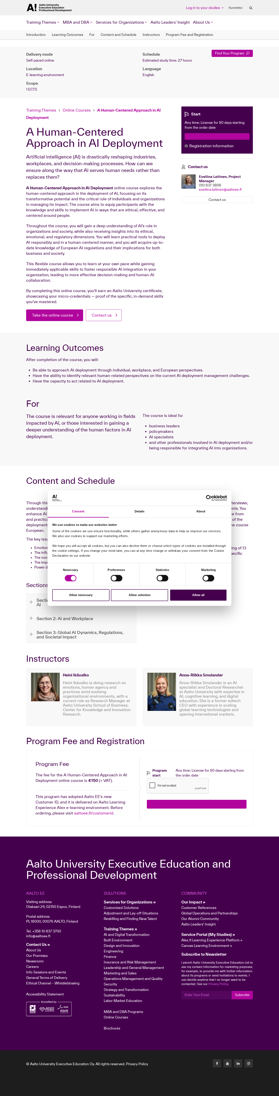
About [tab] (200, 511)
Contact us (102, 315)
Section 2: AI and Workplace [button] (65, 618)
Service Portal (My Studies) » (208, 934)
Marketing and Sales (120, 973)
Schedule (151, 54)
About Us (33, 950)
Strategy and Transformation (126, 990)
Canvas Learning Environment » (206, 946)
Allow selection (140, 595)
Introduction (36, 35)
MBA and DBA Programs (123, 1012)
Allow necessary (81, 595)
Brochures (112, 1028)
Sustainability (114, 995)
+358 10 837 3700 (46, 931)
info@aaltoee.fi (38, 936)
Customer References (198, 908)
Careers (32, 967)
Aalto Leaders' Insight (170, 22)
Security (110, 984)
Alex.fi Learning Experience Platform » (211, 940)
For (92, 35)
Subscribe (242, 995)
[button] (255, 1091)
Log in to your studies (203, 8)
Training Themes (41, 110)
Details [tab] (140, 511)
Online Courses (77, 110)
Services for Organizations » (130, 902)
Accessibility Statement (45, 994)
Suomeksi (235, 8)
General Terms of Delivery (46, 978)
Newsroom (35, 961)
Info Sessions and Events (46, 972)
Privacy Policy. (218, 984)
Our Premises (37, 955)
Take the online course (52, 315)
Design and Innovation (122, 946)
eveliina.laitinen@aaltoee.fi (220, 189)
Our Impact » (193, 902)
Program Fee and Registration (189, 35)
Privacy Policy (137, 1064)
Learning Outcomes (67, 35)
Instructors (151, 35)
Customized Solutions (121, 908)
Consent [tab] (78, 511)
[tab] (81, 618)
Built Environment (118, 940)
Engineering (113, 951)
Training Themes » (120, 929)
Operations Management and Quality (133, 979)
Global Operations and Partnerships (209, 913)
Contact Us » (38, 944)
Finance (110, 957)
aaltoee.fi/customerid (93, 813)
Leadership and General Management (134, 968)
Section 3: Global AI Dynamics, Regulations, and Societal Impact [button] (80, 634)
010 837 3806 (210, 185)
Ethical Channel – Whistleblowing (52, 983)
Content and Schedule (118, 35)
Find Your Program (230, 53)
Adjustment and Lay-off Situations (131, 913)
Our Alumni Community (200, 919)
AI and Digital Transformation (127, 934)
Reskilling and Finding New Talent (130, 919)
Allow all (198, 595)
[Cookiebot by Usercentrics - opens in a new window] (209, 498)
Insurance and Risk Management (130, 962)
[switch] (116, 578)
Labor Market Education (123, 1001)
